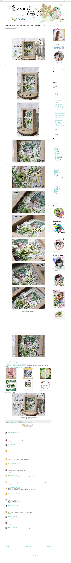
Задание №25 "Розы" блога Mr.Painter (12, 361)
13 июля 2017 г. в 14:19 (15, 516)
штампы (31, 422)
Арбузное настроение (58, 100)
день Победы (56, 151)
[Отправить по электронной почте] (17, 421)
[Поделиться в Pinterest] (21, 421)
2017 (55, 91)
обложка (55, 173)
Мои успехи (43, 25)
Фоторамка (25, 422)
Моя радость (57, 119)
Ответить (9, 441)
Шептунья (9, 505)
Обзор (55, 171)
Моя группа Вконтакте (26, 25)
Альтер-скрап (10, 422)
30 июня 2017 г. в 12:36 (18, 493)
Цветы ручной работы (57, 194)
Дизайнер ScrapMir (57, 159)
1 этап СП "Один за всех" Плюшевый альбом (58, 117)
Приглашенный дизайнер (20, 422)
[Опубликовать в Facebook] (20, 421)
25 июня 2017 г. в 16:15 (16, 487)
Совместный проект (57, 185)
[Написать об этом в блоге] (18, 421)
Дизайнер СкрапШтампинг (58, 156)
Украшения (55, 189)
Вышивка (55, 149)
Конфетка (55, 161)
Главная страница (8, 25)
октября (56, 94)
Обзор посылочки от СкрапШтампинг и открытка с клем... (59, 104)
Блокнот (55, 145)
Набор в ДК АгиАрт (57, 122)
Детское (55, 152)
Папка (55, 176)
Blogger (37, 555)
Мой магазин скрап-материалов (17, 25)
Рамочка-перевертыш (58, 126)
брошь (55, 146)
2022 (55, 86)
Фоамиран (55, 190)
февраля (56, 133)
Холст (55, 193)
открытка (55, 175)
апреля (56, 130)
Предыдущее (49, 546)
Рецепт (55, 178)
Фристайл (55, 192)
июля (56, 98)
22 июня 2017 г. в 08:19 (14, 475)
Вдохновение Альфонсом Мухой (59, 107)
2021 (55, 87)
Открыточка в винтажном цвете (59, 125)
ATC (54, 201)
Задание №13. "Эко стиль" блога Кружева (12, 362)
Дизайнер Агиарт (56, 153)
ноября (56, 93)
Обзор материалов (57, 172)
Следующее (7, 546)
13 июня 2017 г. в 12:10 (16, 432)
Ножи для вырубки (56, 170)
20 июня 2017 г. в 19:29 (17, 463)
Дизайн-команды (37, 25)
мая (55, 129)
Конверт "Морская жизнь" (58, 106)
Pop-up (55, 203)
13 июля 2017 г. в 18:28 (15, 527)
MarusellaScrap (10, 487)
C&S (54, 202)
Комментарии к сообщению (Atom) (16, 547)
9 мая (55, 139)
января (56, 134)
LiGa (8, 444)
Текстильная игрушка (57, 188)
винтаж (55, 147)
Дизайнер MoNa (56, 158)
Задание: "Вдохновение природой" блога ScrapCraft (14, 363)
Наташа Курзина (10, 432)
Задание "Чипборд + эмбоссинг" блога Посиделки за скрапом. (16, 365)
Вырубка (13, 422)
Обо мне (32, 25)
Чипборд (28, 422)
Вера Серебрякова (11, 463)
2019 (55, 88)
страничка (55, 187)
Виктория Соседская (11, 493)
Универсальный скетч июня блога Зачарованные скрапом (15, 360)
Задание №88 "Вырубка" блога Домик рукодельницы (14, 367)
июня (56, 99)
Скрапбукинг (56, 184)
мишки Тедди (56, 169)
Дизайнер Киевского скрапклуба (58, 154)
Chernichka (9, 527)
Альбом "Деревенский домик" (59, 112)
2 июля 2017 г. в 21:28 (14, 505)
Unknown (9, 475)
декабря (56, 92)
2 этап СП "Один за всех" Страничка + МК (58, 110)
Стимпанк (55, 186)
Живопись (55, 160)
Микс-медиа (55, 168)
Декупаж (55, 150)
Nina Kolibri (9, 516)
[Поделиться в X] (19, 421)
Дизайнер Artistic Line (57, 157)
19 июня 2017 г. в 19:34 (13, 444)
